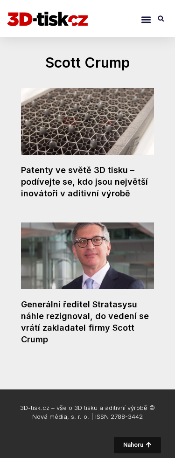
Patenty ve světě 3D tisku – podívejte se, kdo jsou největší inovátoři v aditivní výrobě (84, 181)
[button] (146, 19)
